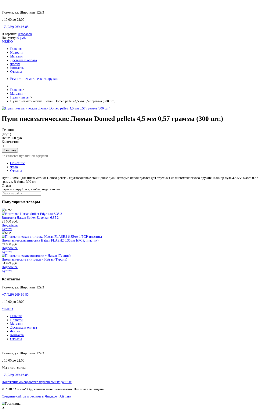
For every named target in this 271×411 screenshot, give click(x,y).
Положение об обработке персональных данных (37, 382)
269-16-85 (15, 27)
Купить (7, 229)
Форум (15, 64)
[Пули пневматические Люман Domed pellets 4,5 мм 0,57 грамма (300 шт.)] (56, 108)
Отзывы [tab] (16, 170)
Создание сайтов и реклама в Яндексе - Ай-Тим (36, 396)
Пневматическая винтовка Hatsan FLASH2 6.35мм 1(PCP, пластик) (50, 240)
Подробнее (10, 225)
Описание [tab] (17, 163)
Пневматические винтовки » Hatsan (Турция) (34, 259)
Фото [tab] (14, 167)
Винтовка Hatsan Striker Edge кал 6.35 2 (30, 217)
